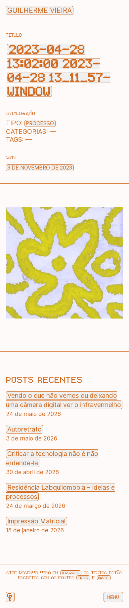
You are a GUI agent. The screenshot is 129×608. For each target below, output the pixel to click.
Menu (113, 597)
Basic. (103, 578)
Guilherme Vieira (39, 10)
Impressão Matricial (36, 521)
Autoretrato (24, 429)
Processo (40, 123)
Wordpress (71, 573)
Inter (83, 578)
